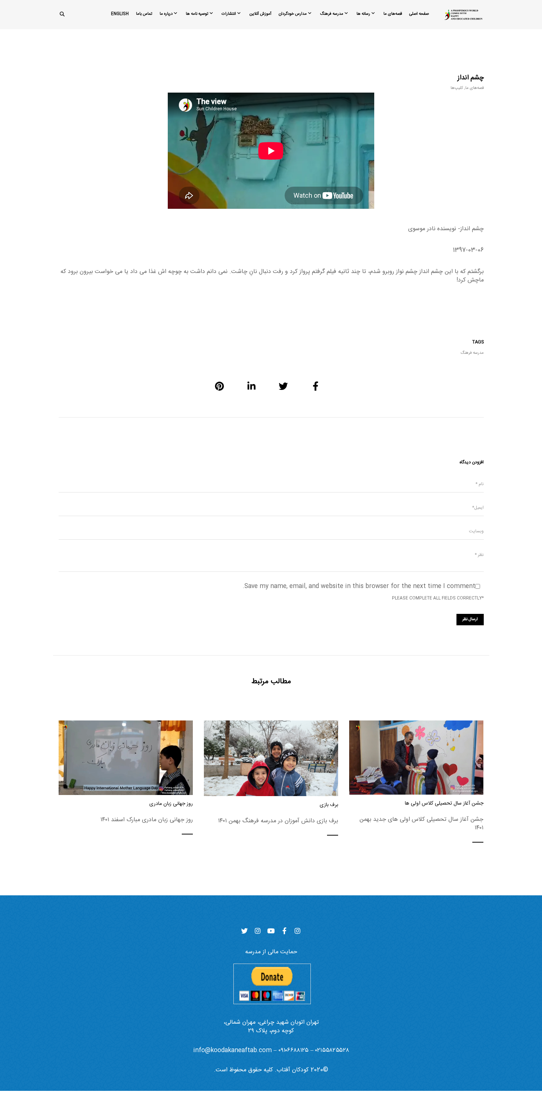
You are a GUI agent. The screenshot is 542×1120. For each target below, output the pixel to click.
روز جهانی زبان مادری (171, 804)
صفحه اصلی (419, 14)
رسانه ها (363, 14)
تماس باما (144, 14)
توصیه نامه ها (197, 14)
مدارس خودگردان (293, 14)
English (120, 14)
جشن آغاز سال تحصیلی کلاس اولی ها (444, 803)
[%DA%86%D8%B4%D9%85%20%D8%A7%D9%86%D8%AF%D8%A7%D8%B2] (315, 385)
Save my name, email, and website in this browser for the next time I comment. (359, 586)
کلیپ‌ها (457, 88)
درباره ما (166, 14)
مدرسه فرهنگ (331, 14)
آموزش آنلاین (260, 14)
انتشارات (229, 14)
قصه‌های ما (392, 14)
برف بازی (329, 805)
